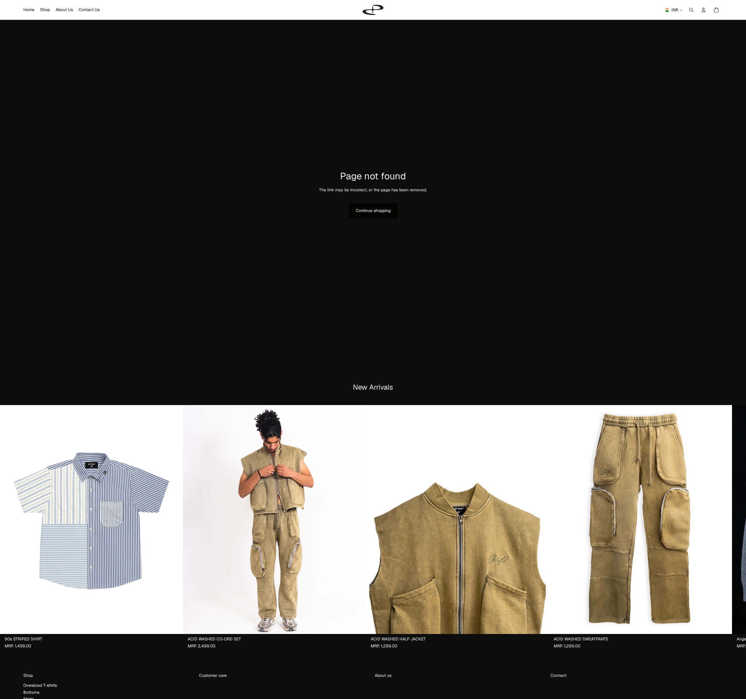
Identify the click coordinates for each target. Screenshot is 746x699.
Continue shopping (373, 210)
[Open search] (691, 9)
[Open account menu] (703, 9)
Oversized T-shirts (40, 685)
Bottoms (31, 692)
